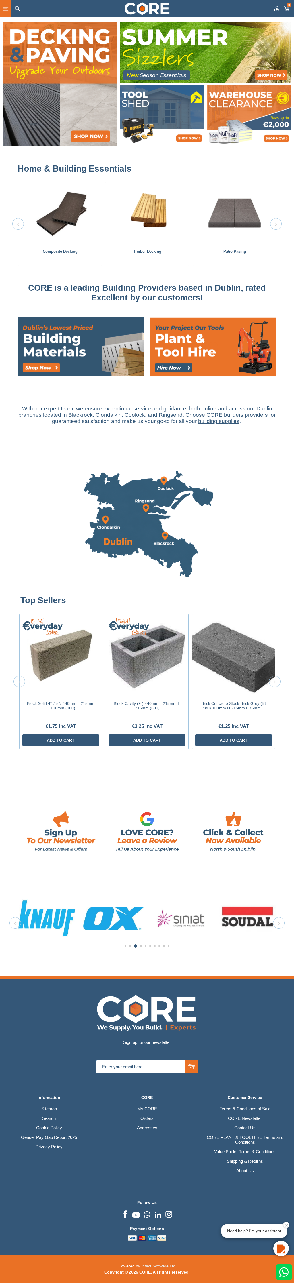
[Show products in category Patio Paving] (234, 213)
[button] (281, 1248)
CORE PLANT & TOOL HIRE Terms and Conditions (245, 1140)
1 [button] (125, 946)
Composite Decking (60, 251)
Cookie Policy (49, 1127)
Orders (147, 1118)
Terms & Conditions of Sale (245, 1108)
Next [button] (276, 224)
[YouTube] (136, 1213)
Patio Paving (234, 251)
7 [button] (155, 946)
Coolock (135, 415)
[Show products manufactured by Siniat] (47, 918)
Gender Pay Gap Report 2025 (49, 1137)
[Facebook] (125, 1213)
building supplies (218, 421)
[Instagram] (168, 1213)
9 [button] (164, 946)
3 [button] (135, 946)
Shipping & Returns (245, 1161)
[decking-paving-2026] (60, 84)
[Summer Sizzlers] (205, 52)
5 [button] (145, 946)
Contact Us (245, 1127)
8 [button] (159, 946)
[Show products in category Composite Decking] (60, 213)
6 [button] (150, 946)
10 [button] (168, 946)
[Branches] (147, 593)
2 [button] (130, 946)
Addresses (147, 1127)
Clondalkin (109, 415)
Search (49, 1118)
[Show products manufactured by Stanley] (180, 918)
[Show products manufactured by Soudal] (113, 918)
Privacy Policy (49, 1146)
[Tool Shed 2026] (162, 115)
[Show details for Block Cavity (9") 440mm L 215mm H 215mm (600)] (147, 655)
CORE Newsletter (245, 1118)
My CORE (147, 1108)
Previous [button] (18, 224)
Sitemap (49, 1108)
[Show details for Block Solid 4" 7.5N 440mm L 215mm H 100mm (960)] (61, 655)
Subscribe (191, 1066)
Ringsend (171, 415)
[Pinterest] (147, 1213)
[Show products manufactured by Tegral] (247, 918)
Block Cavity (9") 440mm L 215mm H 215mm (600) (147, 705)
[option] (60, 224)
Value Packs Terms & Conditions (245, 1151)
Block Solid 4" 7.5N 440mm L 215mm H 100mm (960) (60, 705)
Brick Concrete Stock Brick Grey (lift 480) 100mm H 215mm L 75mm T (233, 705)
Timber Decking (147, 251)
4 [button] (140, 946)
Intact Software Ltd (158, 1266)
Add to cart (61, 740)
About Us (245, 1170)
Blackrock (80, 415)
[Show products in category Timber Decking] (147, 213)
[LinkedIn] (158, 1213)
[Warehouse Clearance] (249, 115)
